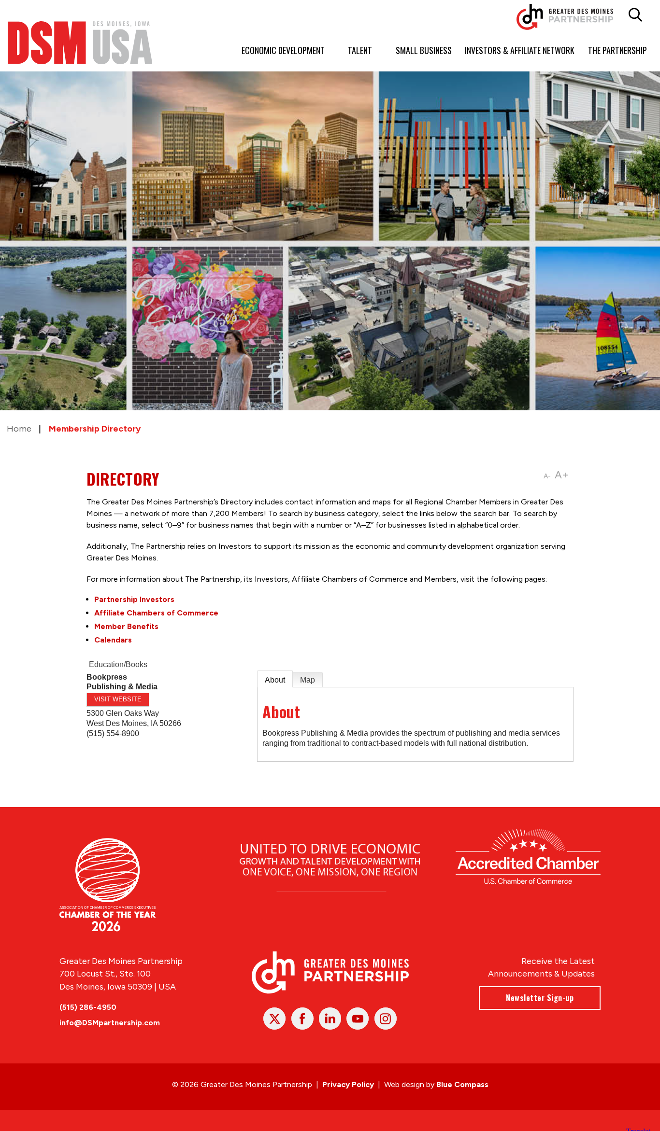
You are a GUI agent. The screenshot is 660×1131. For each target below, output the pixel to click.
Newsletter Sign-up (540, 998)
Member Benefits (126, 626)
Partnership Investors (134, 599)
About (275, 680)
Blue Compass (462, 1084)
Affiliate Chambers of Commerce (156, 612)
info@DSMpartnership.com (109, 1022)
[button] (635, 15)
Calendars (113, 639)
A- (547, 476)
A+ (562, 474)
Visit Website (118, 699)
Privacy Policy (348, 1084)
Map (307, 680)
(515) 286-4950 (87, 1007)
